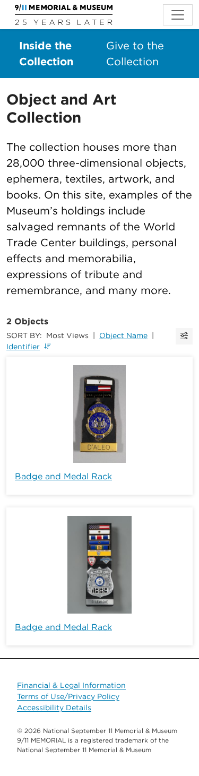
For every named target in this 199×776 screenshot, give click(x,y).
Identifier (23, 346)
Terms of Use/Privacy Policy (68, 696)
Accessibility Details (54, 707)
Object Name (123, 335)
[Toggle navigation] (178, 14)
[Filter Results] (184, 336)
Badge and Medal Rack (63, 476)
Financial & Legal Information (71, 685)
